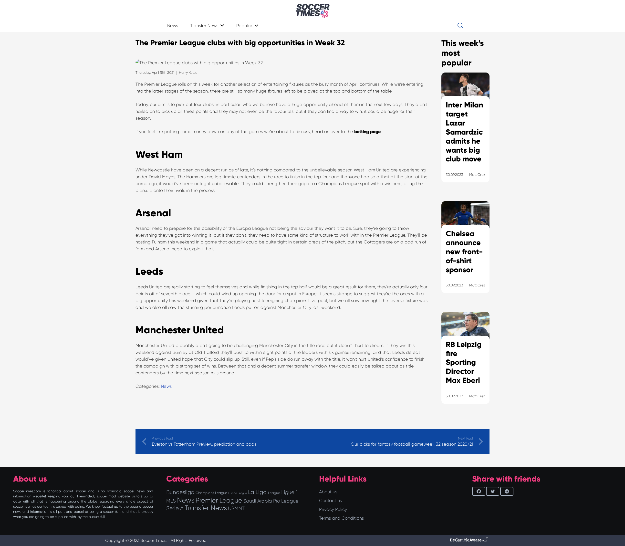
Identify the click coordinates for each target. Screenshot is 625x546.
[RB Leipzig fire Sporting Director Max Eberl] (465, 364)
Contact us (330, 500)
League (274, 493)
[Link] (312, 11)
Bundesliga (180, 492)
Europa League (237, 493)
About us (328, 491)
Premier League (219, 500)
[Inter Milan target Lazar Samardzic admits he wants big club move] (465, 134)
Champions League (211, 493)
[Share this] (478, 491)
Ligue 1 (289, 492)
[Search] (460, 26)
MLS (171, 501)
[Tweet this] (492, 491)
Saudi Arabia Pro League (271, 501)
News (166, 386)
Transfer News (206, 508)
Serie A (175, 508)
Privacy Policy (333, 509)
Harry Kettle (188, 72)
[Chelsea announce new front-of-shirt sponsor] (465, 253)
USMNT (236, 508)
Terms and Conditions (341, 518)
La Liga (257, 492)
